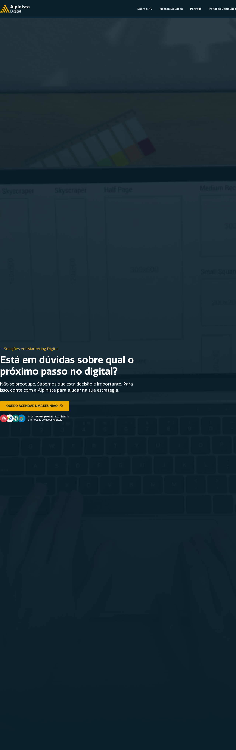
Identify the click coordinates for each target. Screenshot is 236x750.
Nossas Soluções (171, 9)
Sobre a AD (144, 9)
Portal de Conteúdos (222, 9)
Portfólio (196, 9)
